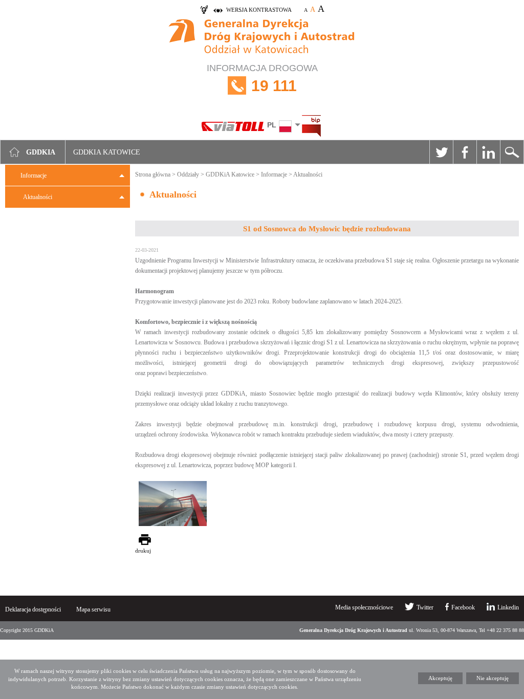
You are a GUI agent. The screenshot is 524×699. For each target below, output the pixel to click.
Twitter (441, 152)
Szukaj (511, 152)
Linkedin (488, 152)
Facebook (464, 152)
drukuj (143, 551)
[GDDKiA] (262, 37)
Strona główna (152, 174)
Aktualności (37, 197)
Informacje (33, 175)
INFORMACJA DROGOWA (262, 78)
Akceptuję (440, 678)
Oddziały (188, 174)
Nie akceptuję (492, 678)
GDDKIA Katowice (106, 152)
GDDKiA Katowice (230, 174)
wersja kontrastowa (259, 10)
